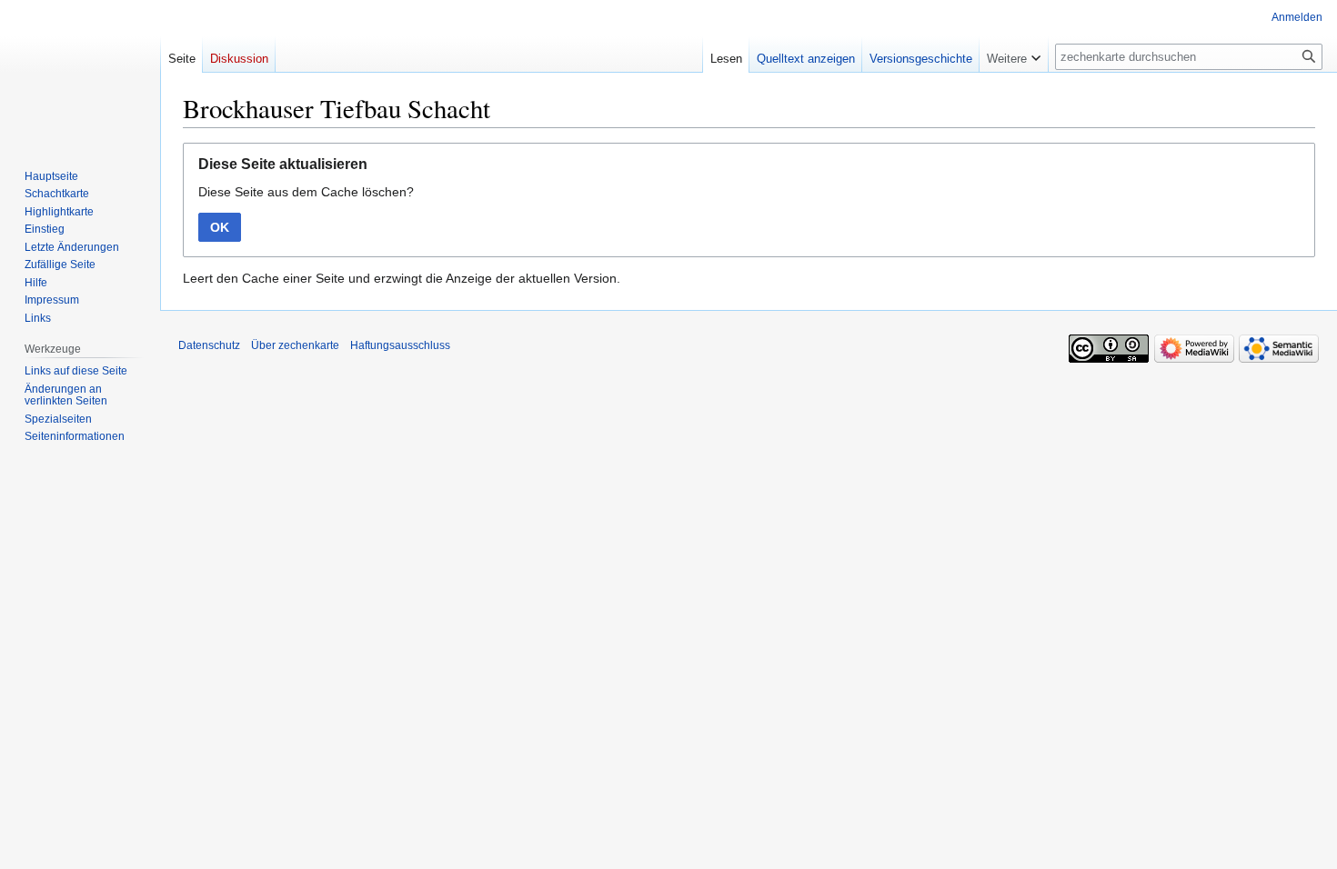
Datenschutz (209, 345)
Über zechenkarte (295, 345)
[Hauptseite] (80, 72)
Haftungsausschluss (400, 345)
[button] (1014, 54)
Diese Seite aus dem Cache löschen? (306, 192)
